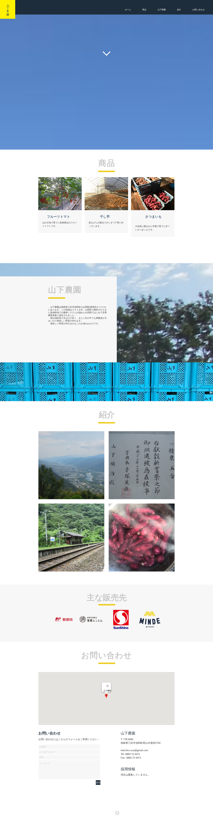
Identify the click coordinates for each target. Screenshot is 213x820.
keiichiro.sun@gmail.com (134, 750)
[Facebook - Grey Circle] (117, 813)
